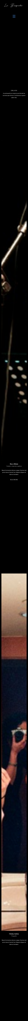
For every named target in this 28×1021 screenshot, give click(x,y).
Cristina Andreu (14, 934)
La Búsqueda (14, 10)
